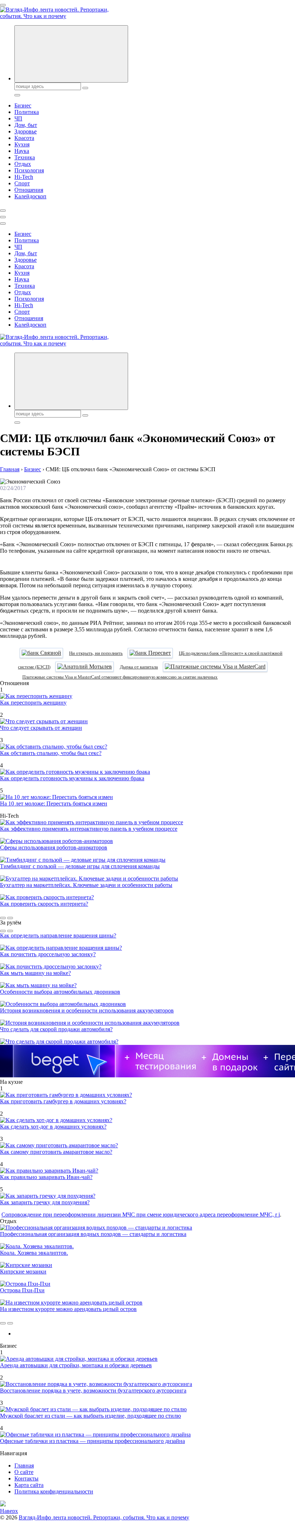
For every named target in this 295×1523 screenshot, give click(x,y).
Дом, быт (25, 125)
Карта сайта (29, 1485)
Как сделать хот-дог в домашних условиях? (53, 1127)
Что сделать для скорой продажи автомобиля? (56, 1029)
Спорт (22, 183)
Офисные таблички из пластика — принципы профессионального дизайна (92, 1441)
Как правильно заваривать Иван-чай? (46, 1177)
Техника (24, 157)
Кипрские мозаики (23, 1271)
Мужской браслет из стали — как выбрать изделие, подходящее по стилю (90, 1416)
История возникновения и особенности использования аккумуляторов (87, 1010)
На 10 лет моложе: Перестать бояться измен (53, 803)
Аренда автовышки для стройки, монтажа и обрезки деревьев (76, 1365)
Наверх (9, 1511)
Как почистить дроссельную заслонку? (48, 954)
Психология (29, 170)
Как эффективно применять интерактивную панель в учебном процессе (88, 829)
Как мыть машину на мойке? (35, 973)
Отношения (28, 190)
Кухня (22, 144)
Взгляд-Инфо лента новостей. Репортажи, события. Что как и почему (104, 1517)
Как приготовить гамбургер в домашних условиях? (63, 1101)
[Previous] (3, 918)
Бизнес (22, 105)
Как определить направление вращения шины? (58, 935)
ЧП (18, 118)
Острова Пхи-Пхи (22, 1290)
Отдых (22, 164)
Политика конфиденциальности (53, 1491)
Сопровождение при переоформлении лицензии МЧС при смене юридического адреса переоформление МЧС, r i (140, 1214)
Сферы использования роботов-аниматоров (53, 847)
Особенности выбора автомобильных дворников (60, 992)
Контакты (26, 1478)
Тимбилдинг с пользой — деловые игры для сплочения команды (80, 866)
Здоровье (25, 131)
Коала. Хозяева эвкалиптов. (34, 1253)
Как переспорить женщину (33, 702)
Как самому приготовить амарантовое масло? (56, 1152)
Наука (21, 151)
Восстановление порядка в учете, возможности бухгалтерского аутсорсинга (93, 1390)
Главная (24, 1465)
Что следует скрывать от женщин (41, 728)
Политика (26, 112)
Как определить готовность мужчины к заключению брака (72, 778)
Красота (24, 138)
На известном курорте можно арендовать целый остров (68, 1309)
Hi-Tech (23, 177)
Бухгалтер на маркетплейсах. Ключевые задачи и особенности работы (86, 885)
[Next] (10, 918)
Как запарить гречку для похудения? (45, 1202)
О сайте (23, 1472)
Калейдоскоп (30, 196)
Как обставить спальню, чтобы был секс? (50, 753)
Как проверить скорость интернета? (44, 904)
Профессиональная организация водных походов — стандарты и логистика (93, 1234)
